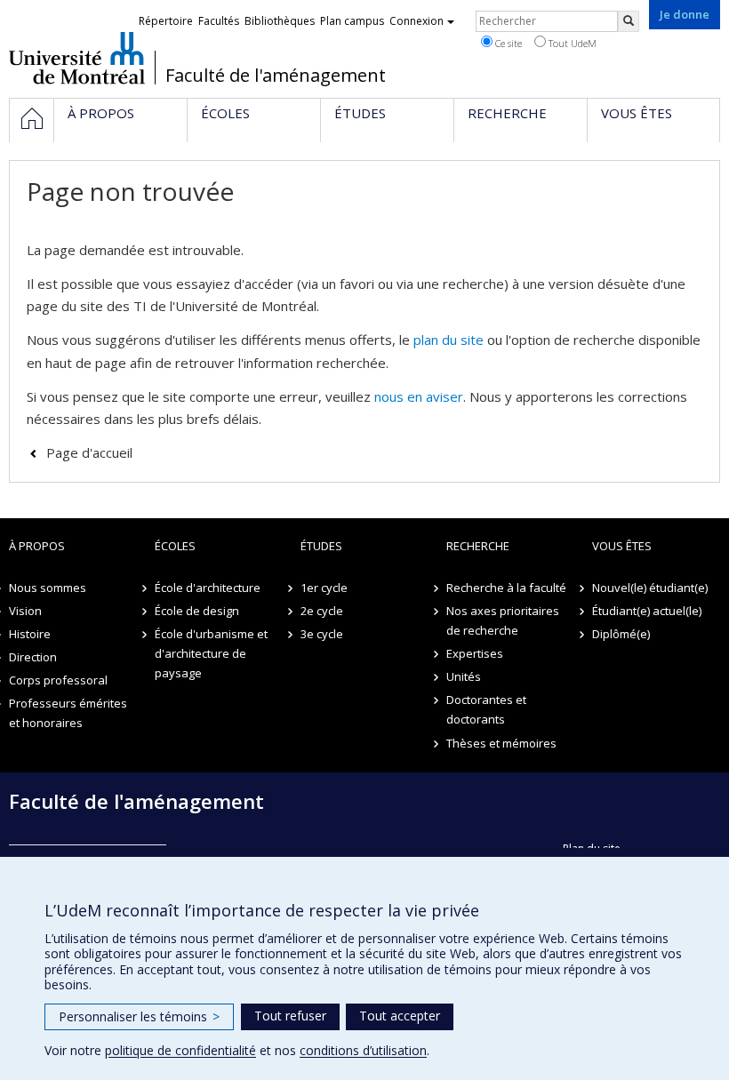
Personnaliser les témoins (139, 1016)
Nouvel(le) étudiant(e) (650, 588)
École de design (197, 611)
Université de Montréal (77, 57)
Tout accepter (399, 1015)
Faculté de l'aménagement (275, 75)
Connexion (416, 20)
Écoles (175, 546)
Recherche (477, 546)
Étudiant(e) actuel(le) (646, 611)
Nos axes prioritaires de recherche (502, 620)
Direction (33, 657)
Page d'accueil (89, 452)
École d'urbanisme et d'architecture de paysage (211, 653)
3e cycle (321, 634)
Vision (25, 611)
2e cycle (321, 611)
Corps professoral (58, 680)
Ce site (507, 43)
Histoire (30, 634)
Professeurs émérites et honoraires (68, 713)
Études (321, 546)
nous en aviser (418, 396)
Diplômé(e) (621, 634)
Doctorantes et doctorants (486, 709)
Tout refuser (290, 1015)
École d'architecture (207, 588)
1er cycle (324, 588)
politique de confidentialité (180, 1050)
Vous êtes (622, 546)
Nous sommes (47, 588)
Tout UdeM (571, 43)
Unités (463, 676)
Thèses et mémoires (501, 743)
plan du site (448, 339)
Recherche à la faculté (506, 588)
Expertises (474, 653)
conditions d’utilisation (363, 1050)
